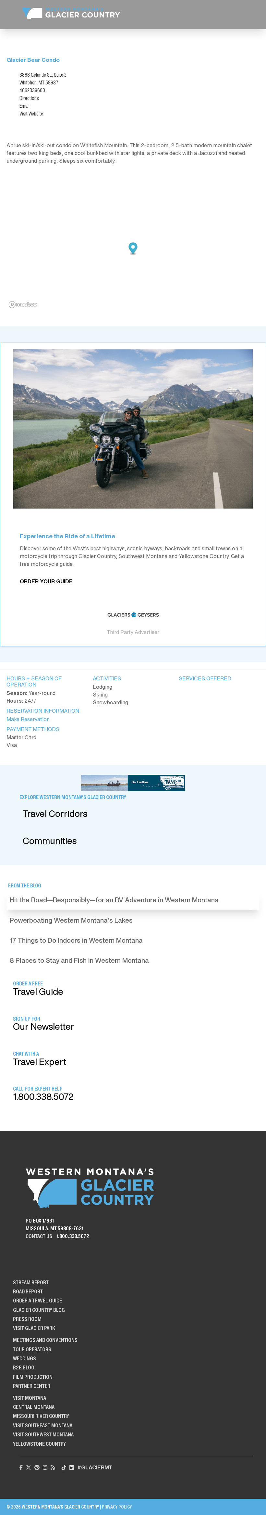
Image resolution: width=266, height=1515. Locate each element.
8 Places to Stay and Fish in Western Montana (79, 960)
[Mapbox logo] (22, 304)
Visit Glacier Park (34, 1328)
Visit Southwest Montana (43, 1434)
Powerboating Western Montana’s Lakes (71, 920)
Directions (29, 98)
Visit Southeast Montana (42, 1425)
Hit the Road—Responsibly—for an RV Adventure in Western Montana (114, 900)
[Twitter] (28, 1467)
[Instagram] (45, 1467)
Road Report (28, 1291)
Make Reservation (28, 719)
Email (24, 106)
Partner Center (31, 1386)
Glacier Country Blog (39, 1310)
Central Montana (33, 1407)
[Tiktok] (64, 1467)
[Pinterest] (37, 1467)
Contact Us (39, 1236)
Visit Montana (29, 1398)
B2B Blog (23, 1367)
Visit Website (31, 113)
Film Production (33, 1377)
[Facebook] (21, 1467)
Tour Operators (32, 1349)
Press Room (27, 1319)
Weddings (24, 1358)
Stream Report (31, 1282)
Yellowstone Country (39, 1444)
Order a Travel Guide (37, 1300)
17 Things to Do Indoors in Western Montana (76, 940)
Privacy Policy (117, 1506)
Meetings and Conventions (45, 1340)
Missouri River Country (41, 1416)
